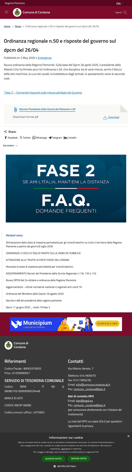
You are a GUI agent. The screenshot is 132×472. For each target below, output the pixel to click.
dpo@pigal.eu (84, 401)
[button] (66, 466)
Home (7, 26)
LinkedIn (71, 138)
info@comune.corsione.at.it (93, 384)
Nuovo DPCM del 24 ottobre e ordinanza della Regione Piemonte (41, 280)
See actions (8, 145)
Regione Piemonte (15, 3)
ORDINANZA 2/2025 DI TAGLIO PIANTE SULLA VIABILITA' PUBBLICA (43, 253)
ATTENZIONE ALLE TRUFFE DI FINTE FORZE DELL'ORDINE (37, 260)
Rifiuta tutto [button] (79, 458)
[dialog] (66, 452)
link (97, 452)
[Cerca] (125, 12)
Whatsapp (41, 138)
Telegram (57, 138)
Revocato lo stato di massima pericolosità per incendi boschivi (39, 267)
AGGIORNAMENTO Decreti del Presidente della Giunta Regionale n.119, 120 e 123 (51, 273)
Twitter (27, 138)
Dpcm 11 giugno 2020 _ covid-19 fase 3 (28, 307)
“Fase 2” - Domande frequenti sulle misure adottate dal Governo (43, 92)
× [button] (128, 436)
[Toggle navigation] (6, 12)
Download (113, 117)
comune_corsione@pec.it (89, 389)
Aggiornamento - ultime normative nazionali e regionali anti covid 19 (44, 287)
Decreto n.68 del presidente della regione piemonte (34, 300)
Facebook (13, 138)
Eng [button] (118, 3)
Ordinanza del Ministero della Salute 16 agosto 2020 (35, 294)
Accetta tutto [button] (53, 458)
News (18, 26)
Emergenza (45, 58)
